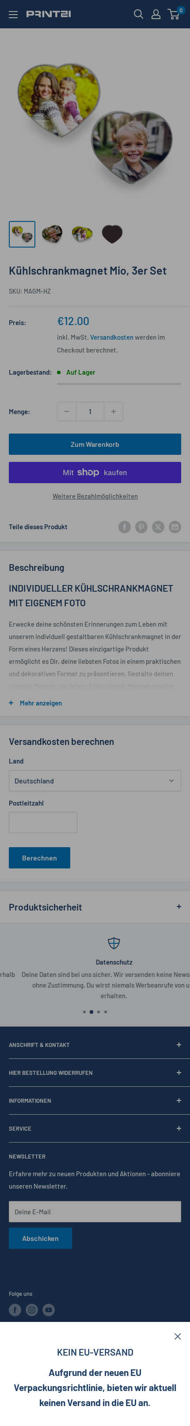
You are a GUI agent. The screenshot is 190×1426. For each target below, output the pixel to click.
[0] (173, 14)
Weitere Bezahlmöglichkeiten (95, 496)
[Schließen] (178, 1335)
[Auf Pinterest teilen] (141, 526)
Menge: (19, 411)
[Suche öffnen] (139, 14)
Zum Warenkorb (95, 444)
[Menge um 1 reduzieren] (66, 411)
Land (16, 761)
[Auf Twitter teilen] (158, 526)
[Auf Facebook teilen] (124, 526)
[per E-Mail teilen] (175, 526)
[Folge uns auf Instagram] (32, 1310)
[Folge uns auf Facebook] (15, 1310)
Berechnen (39, 857)
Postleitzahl (26, 803)
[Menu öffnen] (13, 14)
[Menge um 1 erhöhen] (113, 411)
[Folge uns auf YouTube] (48, 1310)
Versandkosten (111, 337)
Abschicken (40, 1238)
